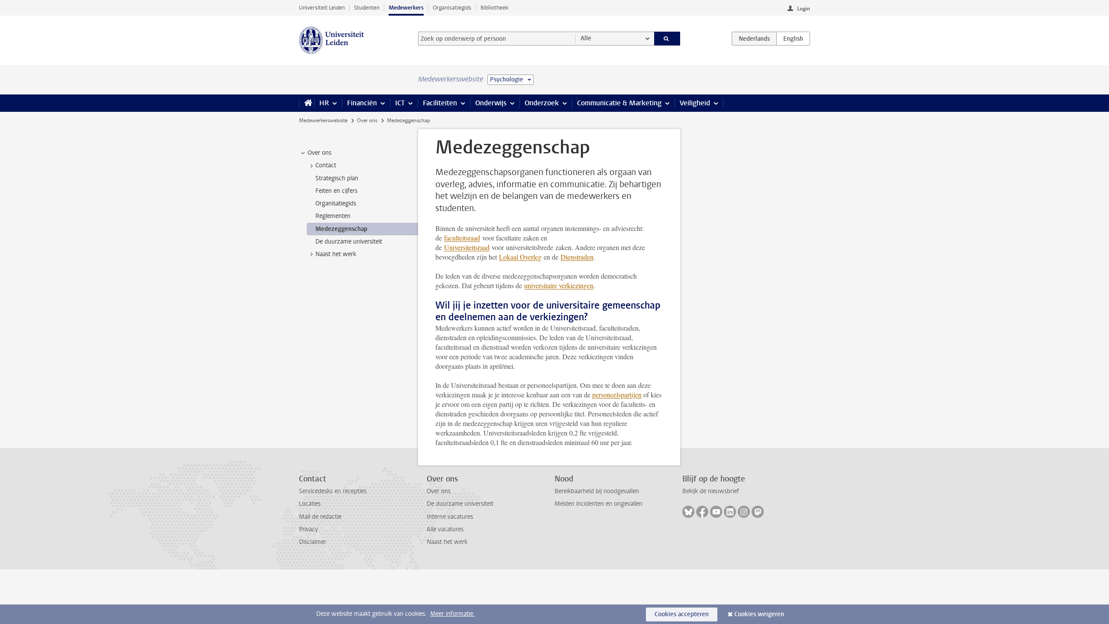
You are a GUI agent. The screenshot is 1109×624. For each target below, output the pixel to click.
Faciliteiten (440, 102)
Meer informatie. (452, 614)
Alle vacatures (445, 529)
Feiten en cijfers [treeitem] (336, 191)
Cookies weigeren (759, 614)
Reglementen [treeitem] (332, 216)
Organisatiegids (452, 7)
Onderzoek (542, 102)
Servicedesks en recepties (332, 491)
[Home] (306, 103)
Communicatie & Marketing (619, 102)
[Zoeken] (667, 39)
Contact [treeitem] (325, 165)
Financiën (362, 102)
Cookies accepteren (682, 614)
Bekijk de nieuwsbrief (710, 491)
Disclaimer (312, 542)
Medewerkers (406, 7)
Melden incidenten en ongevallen (598, 504)
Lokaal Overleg (520, 256)
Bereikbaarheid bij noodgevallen (596, 491)
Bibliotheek (494, 7)
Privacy (308, 529)
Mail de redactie (320, 517)
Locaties (310, 504)
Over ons (367, 120)
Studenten (366, 7)
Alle (585, 38)
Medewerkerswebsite (323, 120)
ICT (400, 102)
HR (324, 102)
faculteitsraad (462, 237)
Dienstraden (577, 256)
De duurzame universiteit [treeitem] (348, 241)
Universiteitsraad (467, 247)
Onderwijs (490, 102)
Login (803, 8)
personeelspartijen (617, 394)
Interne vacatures (450, 517)
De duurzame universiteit (460, 504)
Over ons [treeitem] (319, 153)
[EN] (793, 39)
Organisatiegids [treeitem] (335, 203)
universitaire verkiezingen (558, 285)
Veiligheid (695, 102)
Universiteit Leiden (322, 7)
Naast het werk (447, 542)
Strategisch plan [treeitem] (336, 178)
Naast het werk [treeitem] (335, 254)
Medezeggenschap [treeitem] (341, 229)
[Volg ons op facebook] (702, 512)
